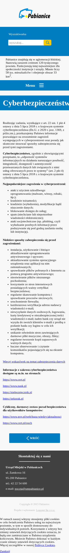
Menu (30, 85)
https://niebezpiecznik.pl (17, 392)
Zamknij (5, 551)
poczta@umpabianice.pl (29, 488)
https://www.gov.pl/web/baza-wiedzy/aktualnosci (32, 416)
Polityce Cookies (45, 545)
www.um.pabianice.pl (34, 13)
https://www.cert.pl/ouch (17, 422)
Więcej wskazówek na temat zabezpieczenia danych (34, 361)
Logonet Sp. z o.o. (45, 510)
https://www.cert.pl (14, 379)
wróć (34, 438)
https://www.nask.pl (14, 385)
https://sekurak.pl (13, 398)
